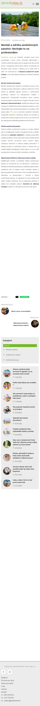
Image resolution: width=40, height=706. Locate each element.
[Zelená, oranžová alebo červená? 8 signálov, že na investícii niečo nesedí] (7, 373)
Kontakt (4, 692)
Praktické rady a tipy (18, 40)
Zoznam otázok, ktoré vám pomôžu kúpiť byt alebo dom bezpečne (23, 469)
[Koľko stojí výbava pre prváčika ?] (7, 385)
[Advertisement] (20, 272)
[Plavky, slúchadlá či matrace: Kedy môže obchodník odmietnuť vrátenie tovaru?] (7, 457)
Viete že (6, 345)
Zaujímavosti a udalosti (13, 355)
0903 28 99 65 (9, 695)
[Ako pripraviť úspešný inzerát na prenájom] (7, 410)
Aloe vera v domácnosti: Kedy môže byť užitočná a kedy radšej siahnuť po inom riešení (25, 442)
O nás (3, 686)
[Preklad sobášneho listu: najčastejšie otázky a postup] (7, 432)
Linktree (4, 689)
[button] (37, 4)
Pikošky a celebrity (12, 349)
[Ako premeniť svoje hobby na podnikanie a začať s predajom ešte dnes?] (7, 398)
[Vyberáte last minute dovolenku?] (7, 421)
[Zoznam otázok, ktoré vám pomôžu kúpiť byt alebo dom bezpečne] (7, 471)
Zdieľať (25, 297)
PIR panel (13, 112)
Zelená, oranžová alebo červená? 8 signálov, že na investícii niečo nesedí (22, 371)
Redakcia (4, 678)
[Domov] (12, 3)
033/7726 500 (9, 698)
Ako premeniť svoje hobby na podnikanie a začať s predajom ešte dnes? (24, 396)
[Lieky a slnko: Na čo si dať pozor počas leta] (7, 483)
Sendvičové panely (7, 57)
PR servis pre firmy (7, 680)
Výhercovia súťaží (7, 683)
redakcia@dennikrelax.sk (12, 701)
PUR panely (31, 149)
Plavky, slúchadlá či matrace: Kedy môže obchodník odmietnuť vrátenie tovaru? (23, 456)
